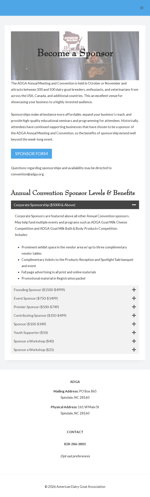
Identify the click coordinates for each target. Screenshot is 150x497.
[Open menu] (141, 8)
